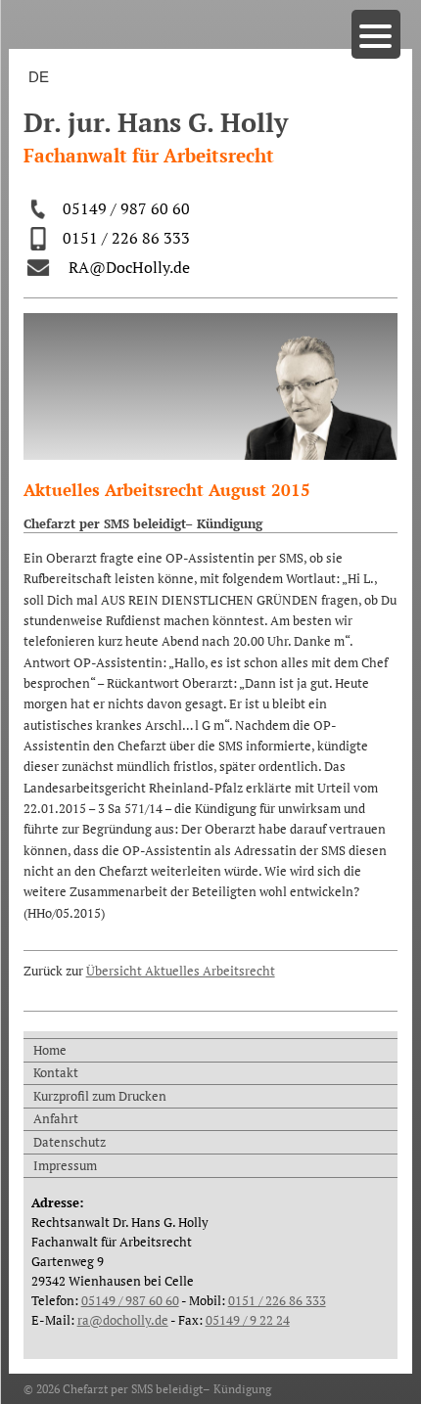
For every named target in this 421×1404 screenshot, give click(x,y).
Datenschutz (69, 1142)
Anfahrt (55, 1118)
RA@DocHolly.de (129, 267)
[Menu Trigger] (375, 34)
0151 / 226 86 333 (126, 238)
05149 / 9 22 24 (248, 1320)
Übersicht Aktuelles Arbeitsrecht (180, 970)
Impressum (65, 1165)
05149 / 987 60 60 (126, 208)
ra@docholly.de (122, 1320)
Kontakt (55, 1072)
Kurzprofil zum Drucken (99, 1096)
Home (50, 1050)
